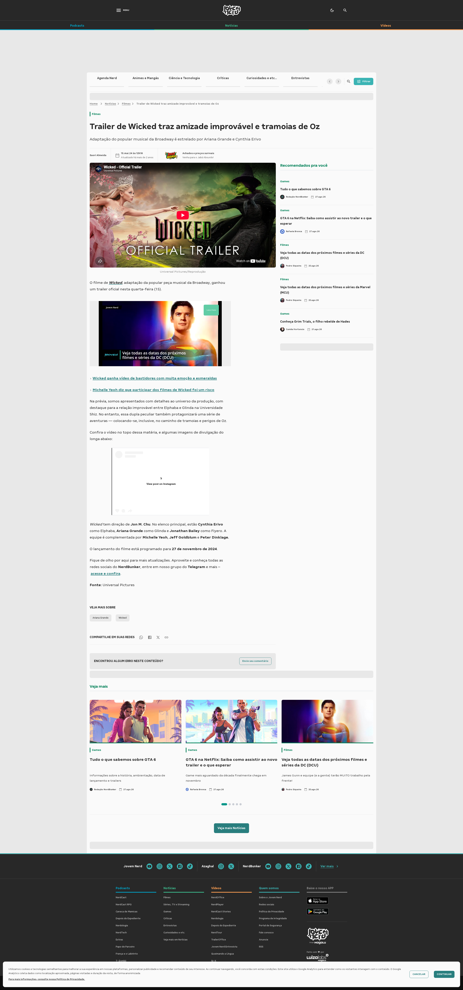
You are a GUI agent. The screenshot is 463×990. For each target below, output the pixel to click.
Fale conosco (266, 932)
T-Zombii (121, 961)
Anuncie (263, 939)
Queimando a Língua (222, 954)
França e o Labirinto (127, 954)
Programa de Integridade (273, 918)
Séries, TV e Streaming (176, 904)
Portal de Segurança (270, 925)
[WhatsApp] (141, 637)
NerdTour (216, 932)
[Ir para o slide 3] (233, 804)
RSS (261, 946)
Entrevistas (170, 925)
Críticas (167, 918)
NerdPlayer (217, 904)
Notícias (110, 103)
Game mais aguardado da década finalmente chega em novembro (226, 778)
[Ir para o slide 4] (237, 804)
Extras (119, 939)
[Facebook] (150, 637)
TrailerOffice (218, 939)
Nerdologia (122, 925)
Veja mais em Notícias (175, 939)
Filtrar (366, 81)
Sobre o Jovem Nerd (270, 897)
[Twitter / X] (158, 637)
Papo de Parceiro (125, 946)
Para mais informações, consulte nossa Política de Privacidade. (47, 979)
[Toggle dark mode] (332, 10)
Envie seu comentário (255, 661)
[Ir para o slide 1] (224, 804)
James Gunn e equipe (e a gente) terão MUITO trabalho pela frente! (326, 778)
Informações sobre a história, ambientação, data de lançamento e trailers (127, 778)
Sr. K (213, 961)
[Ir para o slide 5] (240, 804)
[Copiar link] (166, 637)
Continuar (444, 974)
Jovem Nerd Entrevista (224, 946)
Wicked (123, 618)
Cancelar (419, 974)
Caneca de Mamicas (126, 911)
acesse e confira (105, 573)
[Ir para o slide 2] (230, 804)
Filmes (126, 103)
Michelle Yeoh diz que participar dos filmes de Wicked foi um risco (153, 390)
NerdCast (121, 897)
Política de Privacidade (271, 911)
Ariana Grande (101, 618)
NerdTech (121, 932)
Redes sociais (266, 904)
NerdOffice (217, 897)
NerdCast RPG (124, 904)
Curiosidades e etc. (174, 932)
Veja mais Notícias (231, 828)
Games (284, 181)
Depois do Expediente (128, 918)
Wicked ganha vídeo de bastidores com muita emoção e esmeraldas (155, 378)
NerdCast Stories (221, 911)
